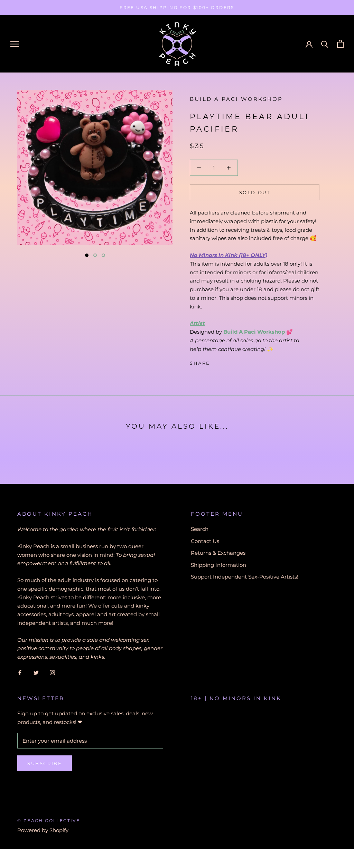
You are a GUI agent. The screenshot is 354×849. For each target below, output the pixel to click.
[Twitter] (226, 362)
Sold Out (254, 192)
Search (199, 529)
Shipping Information (218, 565)
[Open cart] (340, 44)
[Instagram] (52, 672)
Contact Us (205, 541)
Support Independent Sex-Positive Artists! (244, 576)
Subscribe (44, 763)
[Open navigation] (14, 44)
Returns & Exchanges (218, 553)
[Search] (324, 43)
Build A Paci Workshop (236, 99)
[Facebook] (217, 362)
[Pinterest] (235, 362)
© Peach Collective (48, 820)
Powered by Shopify (42, 830)
